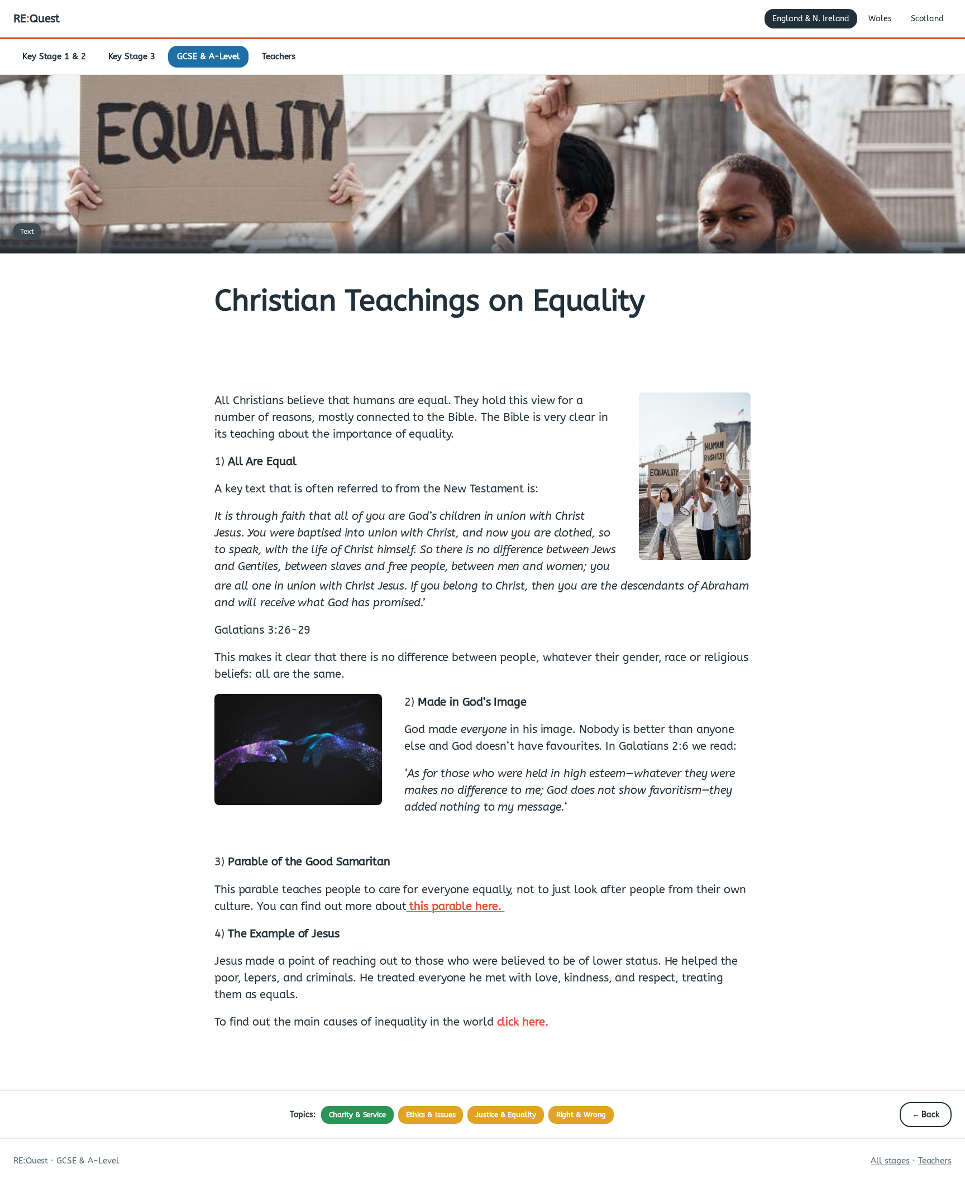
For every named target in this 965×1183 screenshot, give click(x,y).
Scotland (927, 18)
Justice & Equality (505, 1114)
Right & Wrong (581, 1114)
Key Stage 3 (131, 56)
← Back (925, 1114)
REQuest (36, 18)
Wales (880, 18)
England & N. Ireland (810, 18)
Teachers (278, 56)
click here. (522, 1022)
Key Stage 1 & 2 (54, 56)
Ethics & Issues (431, 1114)
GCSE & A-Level (208, 56)
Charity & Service (357, 1114)
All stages (890, 1161)
